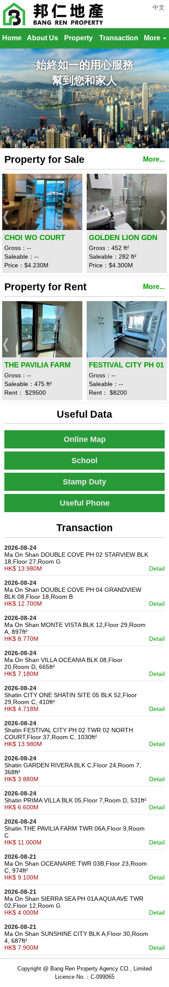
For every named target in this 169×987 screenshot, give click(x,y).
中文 (159, 7)
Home (12, 38)
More (153, 38)
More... (154, 159)
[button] (6, 217)
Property (78, 38)
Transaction (118, 38)
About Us (42, 38)
